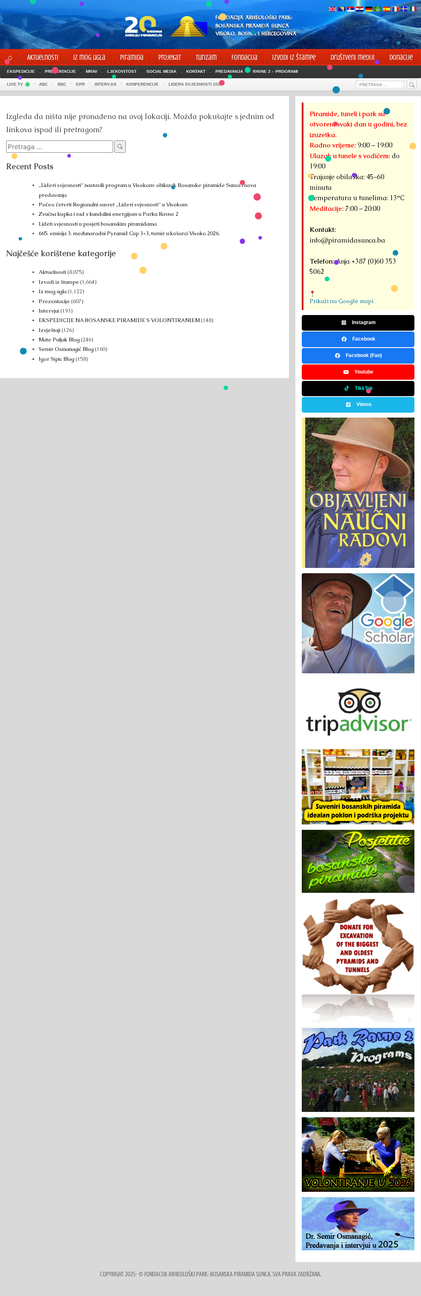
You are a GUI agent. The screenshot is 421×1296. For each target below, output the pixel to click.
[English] (332, 10)
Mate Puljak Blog (59, 339)
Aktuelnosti (52, 272)
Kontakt (196, 71)
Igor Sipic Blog (56, 358)
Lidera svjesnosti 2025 (196, 84)
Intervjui (49, 310)
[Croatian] (359, 10)
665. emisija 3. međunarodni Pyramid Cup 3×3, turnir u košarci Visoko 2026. (129, 233)
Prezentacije (60, 71)
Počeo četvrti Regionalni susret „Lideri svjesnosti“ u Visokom (113, 204)
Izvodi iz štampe (59, 281)
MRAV (91, 71)
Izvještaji (49, 330)
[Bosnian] (341, 10)
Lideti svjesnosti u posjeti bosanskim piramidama (98, 223)
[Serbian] (350, 10)
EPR (80, 84)
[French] (395, 10)
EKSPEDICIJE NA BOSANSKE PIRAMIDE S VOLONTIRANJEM (119, 320)
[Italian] (413, 10)
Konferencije (142, 84)
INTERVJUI (105, 84)
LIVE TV (15, 84)
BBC (62, 84)
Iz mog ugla (53, 291)
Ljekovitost (121, 71)
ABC (43, 84)
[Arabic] (378, 10)
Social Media (161, 71)
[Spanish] (386, 10)
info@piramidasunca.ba (347, 240)
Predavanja (229, 71)
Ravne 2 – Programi (275, 71)
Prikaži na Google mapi (341, 301)
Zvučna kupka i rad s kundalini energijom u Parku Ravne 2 (108, 213)
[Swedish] (404, 10)
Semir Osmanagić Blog (66, 349)
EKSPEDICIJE (21, 71)
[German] (368, 10)
